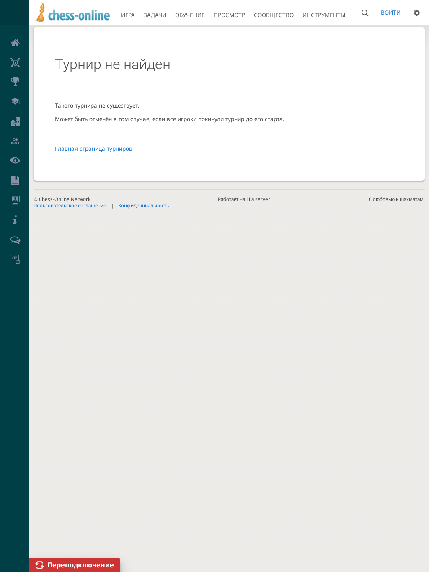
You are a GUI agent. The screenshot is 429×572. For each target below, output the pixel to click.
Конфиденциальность (143, 205)
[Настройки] (417, 12)
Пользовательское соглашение (70, 205)
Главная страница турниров (93, 148)
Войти (391, 12)
